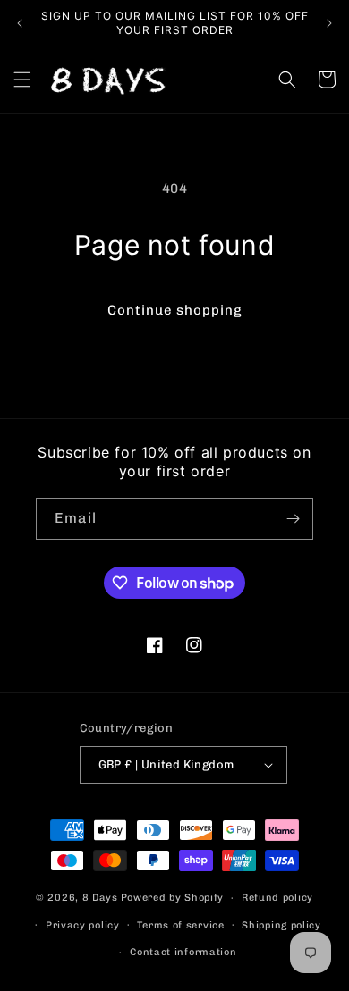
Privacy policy (83, 925)
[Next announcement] (329, 23)
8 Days (100, 897)
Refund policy (277, 897)
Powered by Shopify (173, 897)
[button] (22, 79)
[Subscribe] (292, 519)
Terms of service (180, 925)
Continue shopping (175, 310)
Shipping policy (281, 925)
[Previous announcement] (19, 23)
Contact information (183, 952)
